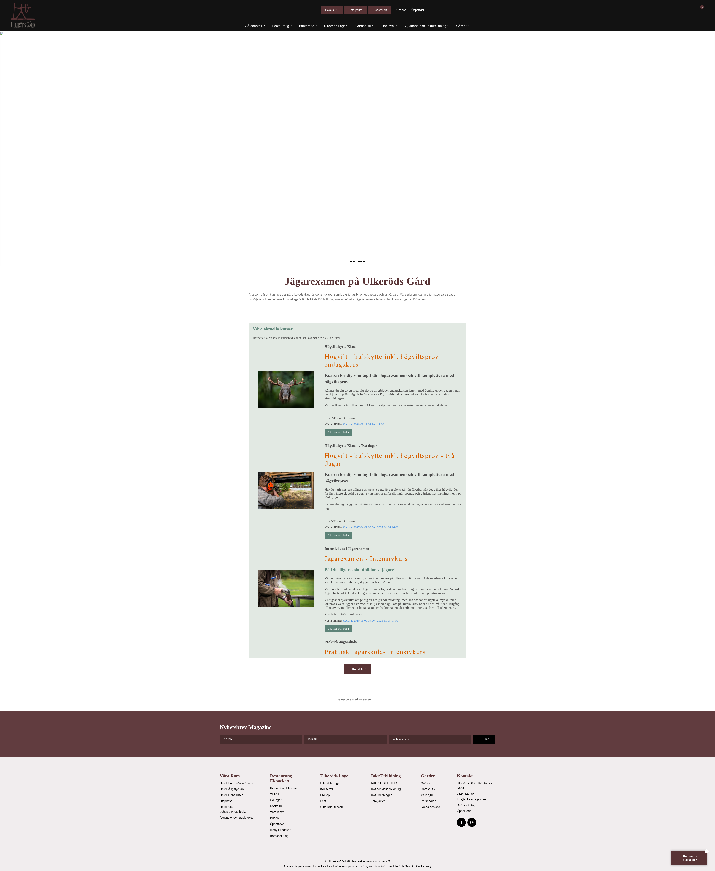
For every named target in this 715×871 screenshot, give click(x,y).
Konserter (326, 789)
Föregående (3, 149)
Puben (274, 818)
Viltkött (274, 794)
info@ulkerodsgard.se (471, 799)
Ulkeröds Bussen (331, 807)
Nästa (711, 149)
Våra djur (427, 795)
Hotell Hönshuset (231, 795)
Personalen (428, 801)
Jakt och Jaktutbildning (386, 789)
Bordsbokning (279, 836)
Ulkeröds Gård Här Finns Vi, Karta (475, 785)
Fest (323, 801)
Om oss (401, 10)
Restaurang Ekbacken (284, 788)
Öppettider (417, 10)
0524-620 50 (465, 793)
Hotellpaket (355, 10)
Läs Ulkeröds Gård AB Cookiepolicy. (410, 866)
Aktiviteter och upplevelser (237, 817)
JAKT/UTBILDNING (384, 783)
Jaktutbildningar (381, 795)
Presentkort (380, 10)
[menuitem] (255, 25)
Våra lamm (277, 812)
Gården (426, 783)
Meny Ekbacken (280, 830)
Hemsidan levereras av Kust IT (371, 861)
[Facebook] (461, 822)
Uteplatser (226, 801)
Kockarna (276, 806)
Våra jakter (378, 801)
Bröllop (325, 795)
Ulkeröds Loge (330, 783)
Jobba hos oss (430, 807)
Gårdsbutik (428, 789)
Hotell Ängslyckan (232, 789)
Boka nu (330, 10)
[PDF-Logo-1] (26, 15)
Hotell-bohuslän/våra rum (236, 783)
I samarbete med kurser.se (353, 699)
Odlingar (275, 800)
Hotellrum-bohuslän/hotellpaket (233, 809)
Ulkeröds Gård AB (339, 861)
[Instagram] (471, 822)
